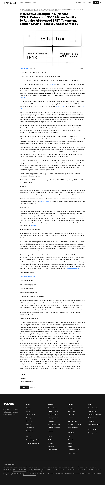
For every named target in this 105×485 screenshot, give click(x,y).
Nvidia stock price (73, 427)
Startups (28, 424)
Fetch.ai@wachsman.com (28, 277)
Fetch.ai (52, 84)
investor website (44, 201)
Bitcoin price (71, 418)
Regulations (29, 431)
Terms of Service (10, 414)
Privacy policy (92, 411)
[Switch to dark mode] (101, 2)
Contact (70, 440)
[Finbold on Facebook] (89, 433)
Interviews (51, 446)
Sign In (89, 2)
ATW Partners (60, 106)
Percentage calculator (32, 443)
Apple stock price (73, 421)
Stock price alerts (54, 424)
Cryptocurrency (30, 414)
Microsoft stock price (74, 424)
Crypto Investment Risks (95, 424)
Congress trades (53, 418)
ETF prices (71, 414)
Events (70, 446)
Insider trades (53, 411)
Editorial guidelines (73, 450)
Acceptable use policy (94, 414)
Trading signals (52, 408)
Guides (50, 440)
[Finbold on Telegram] (96, 433)
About (69, 436)
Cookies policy (92, 418)
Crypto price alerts (54, 427)
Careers (70, 443)
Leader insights (52, 450)
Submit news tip (72, 453)
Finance (28, 408)
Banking (28, 418)
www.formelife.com (73, 269)
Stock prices (71, 408)
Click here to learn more (19, 471)
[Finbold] (9, 2)
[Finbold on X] (92, 433)
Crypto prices (72, 411)
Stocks (28, 411)
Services (51, 404)
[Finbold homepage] (12, 404)
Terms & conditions (93, 408)
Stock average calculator (33, 440)
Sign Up (96, 2)
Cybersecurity (30, 427)
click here (70, 9)
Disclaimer (91, 421)
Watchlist (50, 431)
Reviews (50, 443)
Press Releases (24, 68)
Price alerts (51, 421)
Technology (29, 421)
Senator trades (53, 414)
